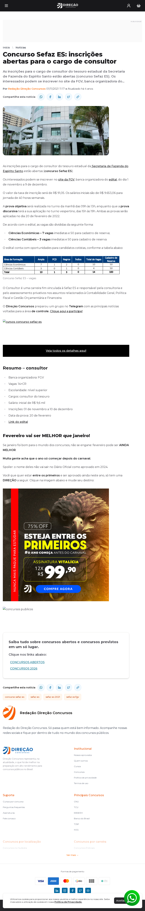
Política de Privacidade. (68, 902)
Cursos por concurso (13, 801)
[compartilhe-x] (68, 96)
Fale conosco (9, 818)
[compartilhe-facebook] (50, 96)
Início (6, 47)
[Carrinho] (138, 5)
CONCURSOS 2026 (23, 668)
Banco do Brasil (82, 818)
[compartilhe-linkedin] (59, 96)
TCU (76, 807)
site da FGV (66, 179)
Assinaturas (9, 812)
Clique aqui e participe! (66, 311)
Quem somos (81, 760)
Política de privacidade (85, 777)
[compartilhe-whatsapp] (41, 96)
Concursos (79, 772)
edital (113, 179)
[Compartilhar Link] (77, 96)
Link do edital (18, 422)
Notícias (21, 47)
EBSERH (78, 812)
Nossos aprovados (83, 755)
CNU (76, 801)
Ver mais (71, 855)
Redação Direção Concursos (27, 88)
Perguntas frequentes (14, 807)
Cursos (77, 766)
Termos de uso (81, 783)
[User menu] (128, 5)
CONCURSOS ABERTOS (27, 662)
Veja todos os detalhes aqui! (66, 350)
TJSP (76, 824)
